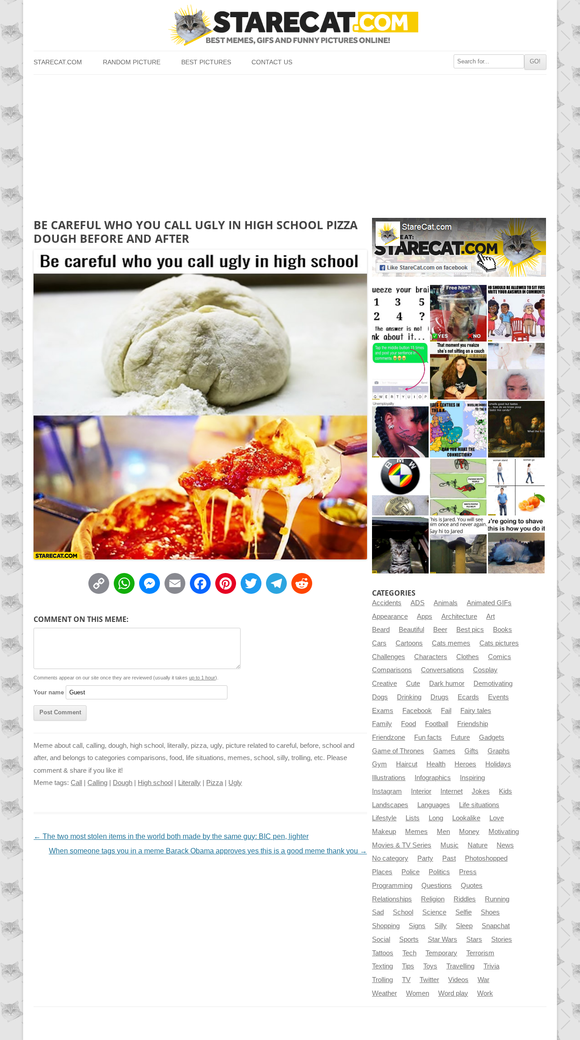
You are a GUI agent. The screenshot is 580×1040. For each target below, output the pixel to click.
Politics (439, 872)
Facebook (417, 710)
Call (76, 782)
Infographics (433, 777)
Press (468, 872)
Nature (478, 845)
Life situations (479, 805)
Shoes (490, 912)
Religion (433, 899)
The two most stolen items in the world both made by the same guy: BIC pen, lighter (171, 836)
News (505, 845)
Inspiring (472, 777)
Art (490, 616)
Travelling (460, 966)
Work (485, 993)
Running (497, 899)
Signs (417, 925)
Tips (408, 966)
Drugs (439, 697)
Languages (433, 805)
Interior (421, 791)
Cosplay (485, 670)
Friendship (472, 723)
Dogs (380, 697)
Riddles (465, 899)
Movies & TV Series (401, 845)
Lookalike (466, 818)
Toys (430, 966)
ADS (418, 603)
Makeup (384, 831)
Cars (379, 643)
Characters (430, 656)
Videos (458, 979)
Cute (413, 683)
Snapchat (496, 925)
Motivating (503, 831)
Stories (501, 939)
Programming (392, 885)
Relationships (392, 899)
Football (436, 723)
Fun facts (428, 737)
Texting (382, 966)
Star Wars (442, 939)
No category (390, 858)
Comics (499, 656)
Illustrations (389, 777)
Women (417, 993)
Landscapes (390, 805)
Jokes (481, 791)
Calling (97, 782)
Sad (378, 912)
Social (381, 939)
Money (469, 831)
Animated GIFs (489, 603)
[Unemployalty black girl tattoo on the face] (400, 429)
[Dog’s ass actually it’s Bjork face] (516, 371)
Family (382, 723)
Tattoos (382, 953)
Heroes (465, 764)
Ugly (235, 782)
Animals (446, 603)
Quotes (472, 885)
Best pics (470, 629)
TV (406, 979)
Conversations (442, 670)
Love (496, 818)
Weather (384, 993)
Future (460, 737)
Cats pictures (499, 643)
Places (382, 872)
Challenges (388, 656)
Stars (474, 939)
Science (434, 912)
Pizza (214, 782)
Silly (441, 925)
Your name (49, 692)
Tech (409, 953)
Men (443, 831)
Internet (451, 791)
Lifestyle (384, 818)
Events (498, 697)
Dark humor (446, 683)
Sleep (464, 925)
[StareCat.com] (290, 25)
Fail (446, 710)
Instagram (387, 791)
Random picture (131, 62)
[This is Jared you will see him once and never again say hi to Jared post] (458, 545)
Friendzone (388, 737)
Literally (189, 782)
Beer (440, 629)
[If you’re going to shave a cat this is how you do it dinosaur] (516, 545)
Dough (122, 782)
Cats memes (451, 643)
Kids (505, 791)
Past (449, 858)
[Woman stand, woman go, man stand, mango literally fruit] (516, 487)
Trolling (382, 979)
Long (436, 818)
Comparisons (392, 670)
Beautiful (411, 629)
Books (502, 629)
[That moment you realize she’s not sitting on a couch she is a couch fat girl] (458, 371)
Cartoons (409, 643)
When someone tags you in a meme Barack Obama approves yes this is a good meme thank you (208, 851)
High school (155, 782)
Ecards (468, 697)
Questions (436, 885)
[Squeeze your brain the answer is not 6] (400, 313)
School (403, 912)
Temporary (441, 953)
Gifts (471, 751)
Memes (416, 831)
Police (410, 872)
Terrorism (480, 953)
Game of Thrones (398, 751)
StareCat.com (58, 62)
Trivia (491, 966)
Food (408, 723)
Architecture (459, 616)
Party (425, 858)
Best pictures (206, 62)
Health (435, 764)
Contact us (271, 62)
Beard (381, 629)
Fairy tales (475, 710)
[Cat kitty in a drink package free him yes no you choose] (458, 313)
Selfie (463, 912)
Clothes (467, 656)
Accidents (386, 603)
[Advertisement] (290, 142)
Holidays (498, 764)
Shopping (386, 925)
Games (444, 751)
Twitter (429, 979)
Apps (424, 616)
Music (449, 845)
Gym (379, 764)
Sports (409, 939)
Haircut (406, 764)
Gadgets (491, 737)
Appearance (390, 616)
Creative (384, 683)
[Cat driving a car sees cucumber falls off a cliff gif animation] (400, 545)
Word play (453, 993)
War (483, 979)
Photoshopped (486, 858)
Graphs (499, 751)
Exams (382, 710)
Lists (413, 818)
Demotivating (493, 683)
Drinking (409, 697)
